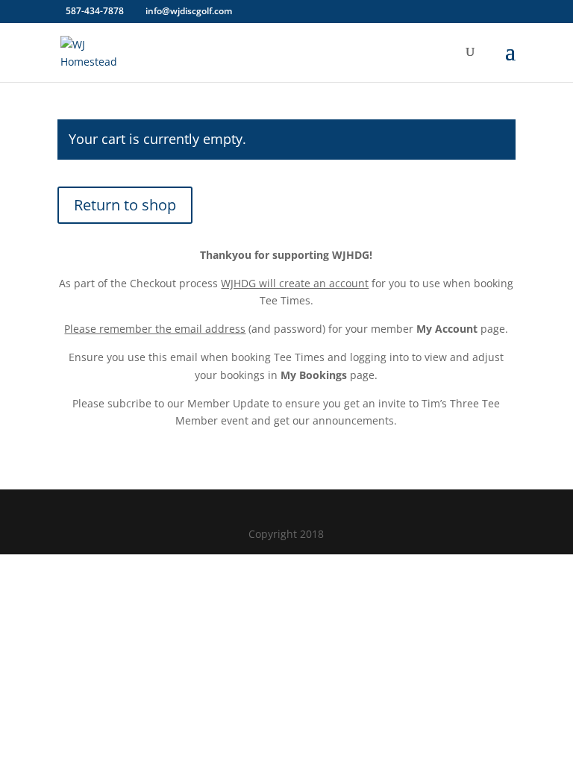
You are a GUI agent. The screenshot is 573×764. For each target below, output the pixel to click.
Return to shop (125, 205)
